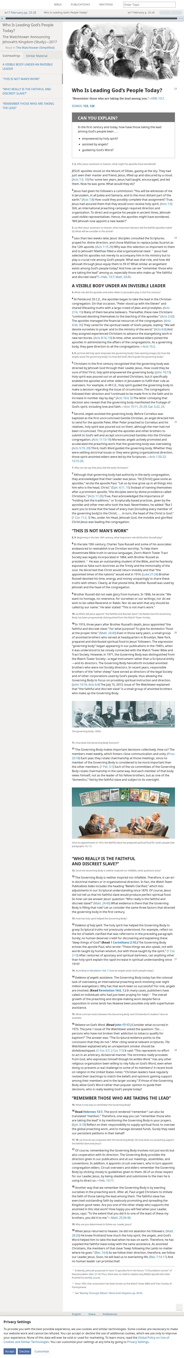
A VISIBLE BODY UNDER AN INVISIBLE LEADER (28, 66)
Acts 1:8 (88, 200)
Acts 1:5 (166, 204)
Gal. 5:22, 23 (155, 407)
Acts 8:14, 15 (103, 338)
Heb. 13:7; (108, 277)
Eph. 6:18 (79, 1125)
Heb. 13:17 (106, 1180)
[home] (5, 5)
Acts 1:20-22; (158, 457)
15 (127, 487)
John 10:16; (80, 685)
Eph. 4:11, (118, 487)
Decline (24, 1351)
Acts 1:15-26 (104, 247)
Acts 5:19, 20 (81, 448)
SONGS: (80, 106)
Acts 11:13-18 (102, 440)
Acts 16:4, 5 (124, 398)
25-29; (143, 407)
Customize (41, 1351)
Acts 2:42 (167, 316)
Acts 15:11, (131, 407)
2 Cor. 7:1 (116, 1051)
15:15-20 (77, 461)
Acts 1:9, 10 (80, 179)
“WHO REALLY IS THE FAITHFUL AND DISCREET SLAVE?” (27, 91)
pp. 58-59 (110, 1293)
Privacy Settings (138, 1342)
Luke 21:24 (150, 574)
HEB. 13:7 (157, 98)
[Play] (2, 18)
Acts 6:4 (160, 329)
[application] (92, 18)
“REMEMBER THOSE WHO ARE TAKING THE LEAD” (28, 106)
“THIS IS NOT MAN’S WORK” (21, 79)
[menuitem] (5, 5)
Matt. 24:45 (123, 277)
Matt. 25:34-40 (120, 1218)
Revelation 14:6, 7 (99, 970)
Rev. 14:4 (101, 1253)
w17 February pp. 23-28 (20, 12)
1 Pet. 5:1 (107, 767)
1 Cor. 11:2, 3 (81, 518)
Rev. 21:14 (95, 1274)
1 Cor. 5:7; (103, 1051)
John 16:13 (163, 372)
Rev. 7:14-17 (158, 1257)
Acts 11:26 (96, 496)
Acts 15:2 (149, 346)
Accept (9, 1351)
